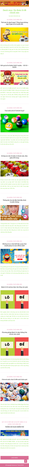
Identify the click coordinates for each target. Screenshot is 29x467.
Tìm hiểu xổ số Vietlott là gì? (14, 111)
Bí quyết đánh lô (19, 422)
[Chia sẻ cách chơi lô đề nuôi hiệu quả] (14, 392)
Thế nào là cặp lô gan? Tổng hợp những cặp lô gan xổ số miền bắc (14, 23)
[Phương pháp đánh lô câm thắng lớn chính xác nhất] (14, 346)
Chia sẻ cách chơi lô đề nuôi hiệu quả (14, 379)
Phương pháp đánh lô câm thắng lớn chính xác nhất (14, 333)
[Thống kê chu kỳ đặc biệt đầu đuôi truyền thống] (14, 212)
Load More (14, 457)
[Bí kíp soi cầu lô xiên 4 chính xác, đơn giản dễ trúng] (14, 169)
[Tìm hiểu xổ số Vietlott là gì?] (14, 123)
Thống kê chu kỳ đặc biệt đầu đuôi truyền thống (14, 201)
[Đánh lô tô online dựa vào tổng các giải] (14, 299)
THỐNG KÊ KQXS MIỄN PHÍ (14, 427)
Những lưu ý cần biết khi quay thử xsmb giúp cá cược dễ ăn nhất (14, 245)
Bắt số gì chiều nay (8, 422)
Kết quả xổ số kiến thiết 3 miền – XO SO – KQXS (15, 66)
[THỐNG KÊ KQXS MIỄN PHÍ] (14, 433)
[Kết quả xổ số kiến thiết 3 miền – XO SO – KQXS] (14, 77)
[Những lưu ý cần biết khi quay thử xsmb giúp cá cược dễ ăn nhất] (14, 256)
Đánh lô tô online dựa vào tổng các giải (14, 287)
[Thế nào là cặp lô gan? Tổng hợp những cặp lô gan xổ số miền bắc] (14, 34)
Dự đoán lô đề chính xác (14, 19)
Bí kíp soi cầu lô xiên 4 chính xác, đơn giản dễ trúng (14, 157)
